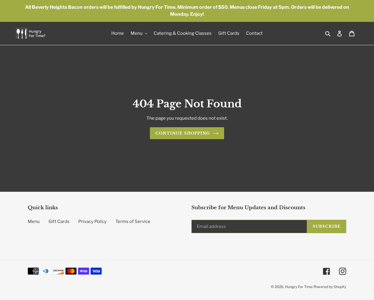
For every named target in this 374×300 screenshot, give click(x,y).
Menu (34, 221)
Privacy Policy (92, 221)
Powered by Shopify (330, 287)
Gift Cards (59, 221)
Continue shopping (182, 133)
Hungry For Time (299, 287)
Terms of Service (132, 221)
